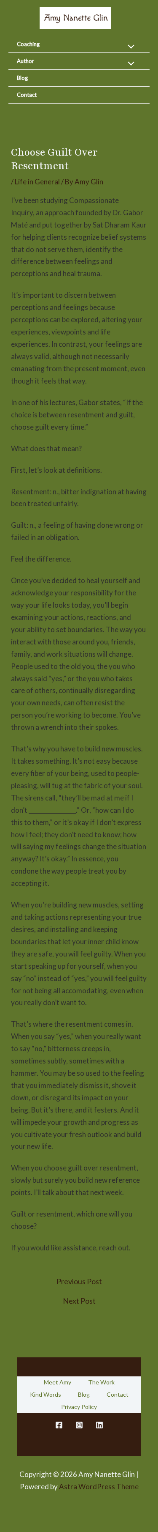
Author (25, 61)
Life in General (37, 181)
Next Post (79, 1301)
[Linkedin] (99, 1425)
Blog (22, 77)
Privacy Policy (79, 1406)
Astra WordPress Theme (99, 1486)
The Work (101, 1382)
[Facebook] (59, 1425)
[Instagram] (79, 1425)
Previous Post (79, 1281)
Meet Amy (57, 1382)
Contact (27, 94)
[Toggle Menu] (129, 47)
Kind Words (45, 1394)
